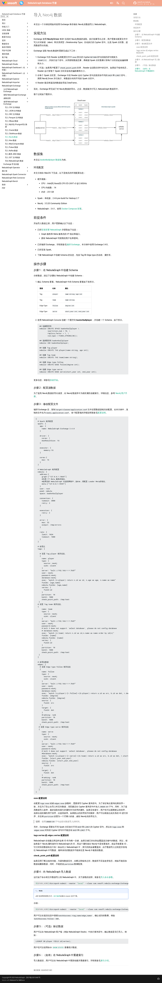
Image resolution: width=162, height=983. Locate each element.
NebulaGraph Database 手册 (13, 14)
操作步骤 (136, 31)
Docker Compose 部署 (72, 209)
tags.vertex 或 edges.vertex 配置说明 (147, 51)
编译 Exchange (73, 244)
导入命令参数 (107, 877)
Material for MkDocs (17, 980)
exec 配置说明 (142, 47)
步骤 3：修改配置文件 (143, 44)
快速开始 (54, 380)
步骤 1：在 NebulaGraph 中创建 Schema (147, 36)
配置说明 (102, 413)
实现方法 (136, 17)
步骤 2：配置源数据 (142, 40)
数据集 (136, 21)
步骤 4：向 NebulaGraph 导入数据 (147, 61)
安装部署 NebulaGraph (51, 230)
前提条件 (136, 28)
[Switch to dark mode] (111, 3)
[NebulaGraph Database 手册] (13, 3)
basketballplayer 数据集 (51, 160)
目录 (135, 14)
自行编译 (57, 896)
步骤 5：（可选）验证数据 (145, 65)
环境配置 (138, 24)
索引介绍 (105, 960)
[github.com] (158, 979)
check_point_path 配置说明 (147, 56)
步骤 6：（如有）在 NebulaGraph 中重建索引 (145, 70)
